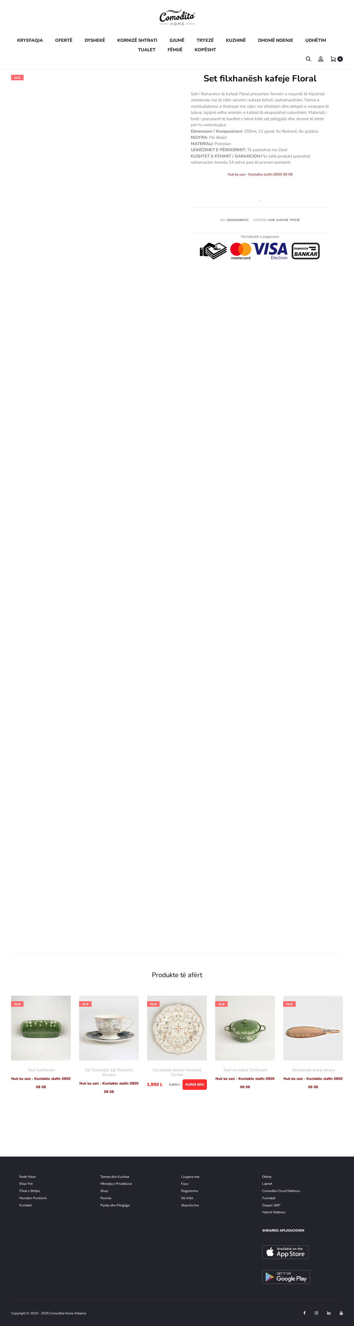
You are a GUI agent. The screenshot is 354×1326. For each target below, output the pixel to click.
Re (183, 1191)
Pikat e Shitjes (29, 1191)
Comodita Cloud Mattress (281, 1191)
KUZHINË (236, 40)
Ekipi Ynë (26, 1183)
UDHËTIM (315, 40)
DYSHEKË (95, 40)
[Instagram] (316, 1313)
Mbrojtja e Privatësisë (116, 1183)
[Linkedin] (328, 1313)
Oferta (266, 1177)
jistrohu (192, 1191)
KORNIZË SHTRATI (137, 40)
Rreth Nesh (27, 1177)
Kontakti (25, 1205)
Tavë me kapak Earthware (245, 1070)
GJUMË (177, 40)
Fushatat (268, 1198)
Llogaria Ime (190, 1177)
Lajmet (267, 1183)
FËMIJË (175, 50)
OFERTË (63, 40)
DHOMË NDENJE (275, 40)
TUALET (146, 50)
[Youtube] (341, 1313)
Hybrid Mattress (274, 1212)
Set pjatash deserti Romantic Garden (177, 1072)
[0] (333, 58)
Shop (104, 1191)
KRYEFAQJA (30, 40)
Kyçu (185, 1183)
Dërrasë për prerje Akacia (313, 1070)
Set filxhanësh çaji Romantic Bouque (109, 1072)
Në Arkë (187, 1198)
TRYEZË (205, 40)
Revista (105, 1198)
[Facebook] (304, 1313)
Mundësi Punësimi (33, 1198)
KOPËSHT (205, 50)
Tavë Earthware (41, 1070)
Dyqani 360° (271, 1205)
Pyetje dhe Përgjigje (115, 1205)
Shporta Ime (190, 1205)
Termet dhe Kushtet (114, 1177)
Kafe (271, 220)
